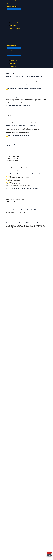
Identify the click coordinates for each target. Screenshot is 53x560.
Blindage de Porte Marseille (13, 50)
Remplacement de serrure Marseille (11, 6)
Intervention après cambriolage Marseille (12, 42)
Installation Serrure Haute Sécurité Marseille (15, 11)
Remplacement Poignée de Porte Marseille (15, 28)
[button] (16, 6)
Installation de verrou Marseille (13, 25)
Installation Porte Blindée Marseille (11, 45)
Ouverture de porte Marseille (10, 3)
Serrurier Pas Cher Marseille (13, 60)
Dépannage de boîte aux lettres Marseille (12, 31)
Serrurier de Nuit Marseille (13, 66)
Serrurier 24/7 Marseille (13, 63)
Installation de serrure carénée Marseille (15, 22)
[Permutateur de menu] (14, 9)
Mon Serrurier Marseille (11, 0)
